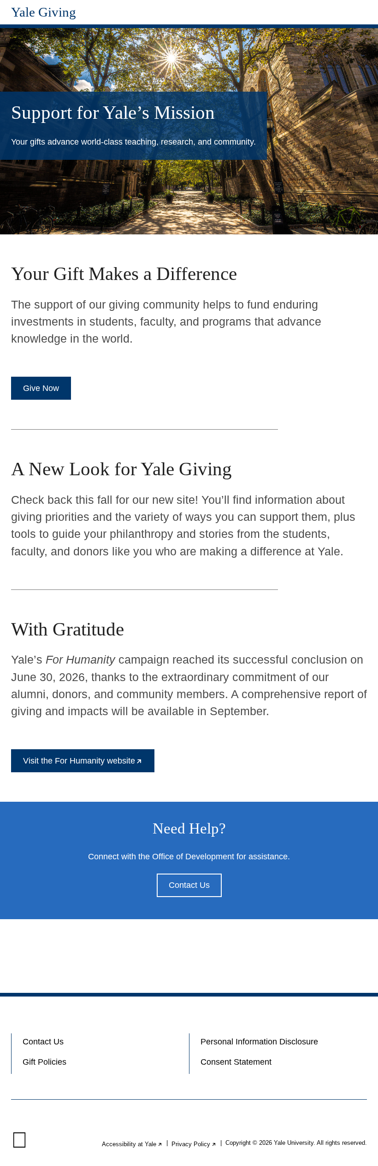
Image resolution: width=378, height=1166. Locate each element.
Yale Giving (43, 12)
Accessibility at (132, 1144)
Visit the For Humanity (88, 764)
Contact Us (189, 885)
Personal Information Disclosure (259, 1041)
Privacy (194, 1144)
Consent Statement (236, 1062)
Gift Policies (44, 1062)
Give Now (41, 388)
